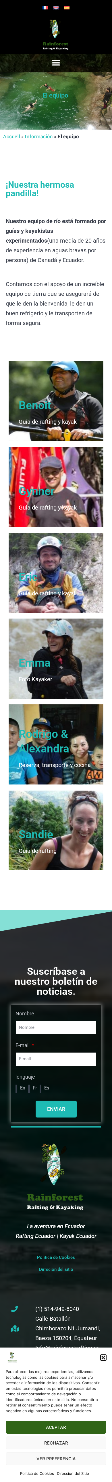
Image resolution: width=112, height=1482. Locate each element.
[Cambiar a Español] (66, 8)
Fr (35, 1088)
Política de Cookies (37, 1473)
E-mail (23, 1045)
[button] (103, 1357)
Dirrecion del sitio (56, 1269)
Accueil (11, 136)
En (22, 1088)
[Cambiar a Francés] (45, 8)
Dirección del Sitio (73, 1473)
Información (39, 136)
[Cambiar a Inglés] (56, 8)
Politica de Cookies (56, 1257)
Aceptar (56, 1427)
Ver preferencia (56, 1458)
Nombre (25, 1014)
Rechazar (56, 1443)
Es (46, 1088)
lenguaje (25, 1077)
